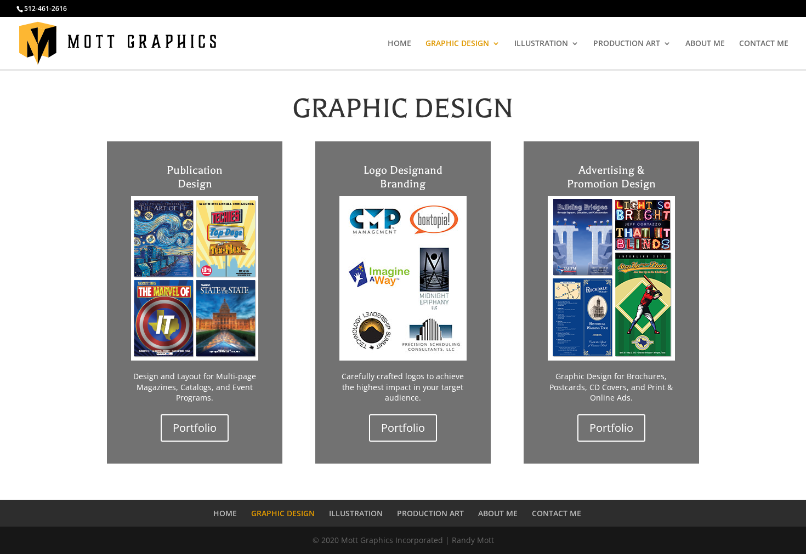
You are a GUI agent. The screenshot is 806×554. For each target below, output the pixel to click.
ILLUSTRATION (541, 43)
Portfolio (195, 427)
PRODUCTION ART (626, 43)
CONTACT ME (763, 43)
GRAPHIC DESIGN (457, 43)
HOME (399, 43)
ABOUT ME (705, 43)
